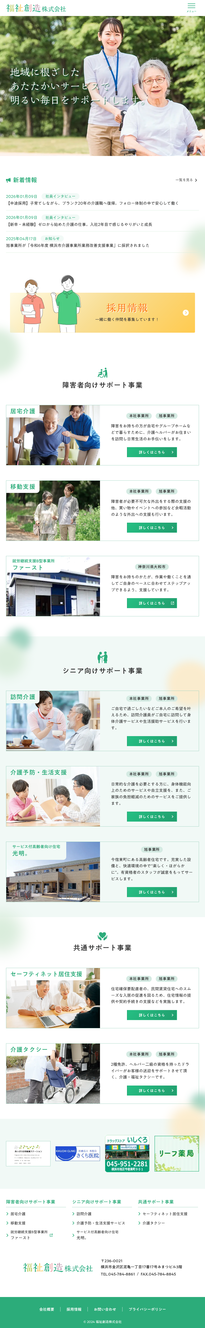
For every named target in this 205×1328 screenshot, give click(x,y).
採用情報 (74, 1309)
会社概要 (46, 1309)
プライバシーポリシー (147, 1309)
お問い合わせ (105, 1309)
